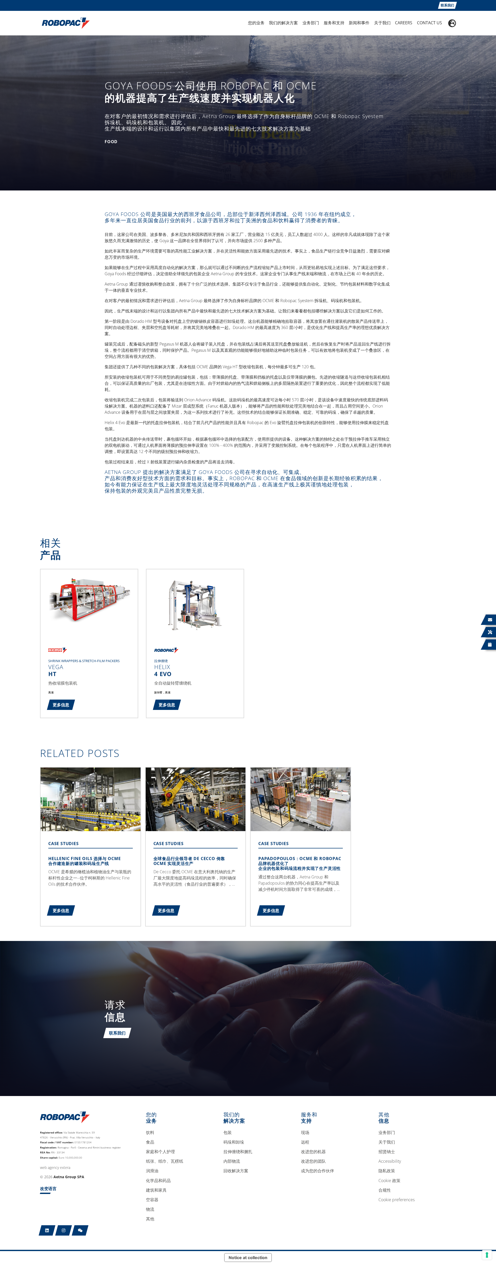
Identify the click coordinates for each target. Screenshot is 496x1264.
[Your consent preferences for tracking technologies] (487, 1255)
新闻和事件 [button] (359, 23)
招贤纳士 (386, 1151)
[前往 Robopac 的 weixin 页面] (80, 1230)
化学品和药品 (158, 1180)
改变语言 (48, 1188)
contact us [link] (429, 23)
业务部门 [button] (311, 23)
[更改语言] (452, 23)
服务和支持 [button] (334, 23)
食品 (150, 1142)
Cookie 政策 (389, 1180)
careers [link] (403, 23)
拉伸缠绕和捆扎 (237, 1151)
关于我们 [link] (382, 23)
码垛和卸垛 (233, 1142)
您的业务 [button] (256, 23)
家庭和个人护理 (160, 1151)
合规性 (384, 1190)
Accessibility (389, 1161)
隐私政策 (386, 1171)
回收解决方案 (235, 1171)
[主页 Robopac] (64, 23)
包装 (227, 1132)
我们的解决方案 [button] (283, 23)
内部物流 (231, 1161)
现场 (305, 1132)
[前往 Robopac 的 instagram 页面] (63, 1230)
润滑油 (152, 1171)
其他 (150, 1219)
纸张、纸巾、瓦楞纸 (164, 1161)
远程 (305, 1142)
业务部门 (386, 1132)
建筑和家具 (156, 1190)
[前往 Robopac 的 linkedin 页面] (47, 1230)
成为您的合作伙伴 (317, 1171)
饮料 (150, 1132)
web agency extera (55, 1167)
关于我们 (386, 1142)
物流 (150, 1209)
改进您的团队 (313, 1161)
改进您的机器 (313, 1151)
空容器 (152, 1199)
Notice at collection (248, 1257)
